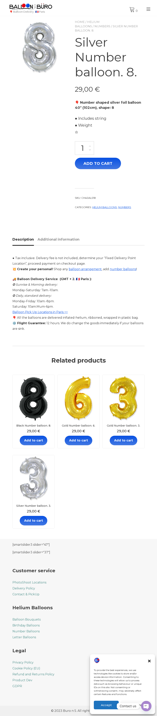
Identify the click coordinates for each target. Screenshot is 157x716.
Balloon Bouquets (26, 619)
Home (80, 22)
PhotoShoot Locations (29, 582)
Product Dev (22, 680)
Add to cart (97, 163)
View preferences (136, 705)
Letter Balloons (24, 637)
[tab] (24, 239)
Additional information (58, 239)
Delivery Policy (23, 588)
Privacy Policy (23, 662)
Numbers (102, 26)
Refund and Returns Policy (33, 674)
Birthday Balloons (26, 625)
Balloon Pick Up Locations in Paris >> (40, 312)
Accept (106, 705)
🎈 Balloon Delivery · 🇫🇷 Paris (27, 12)
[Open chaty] (146, 706)
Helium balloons (104, 207)
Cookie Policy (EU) (26, 668)
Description (23, 239)
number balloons (123, 269)
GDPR (17, 686)
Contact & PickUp (25, 594)
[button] (149, 661)
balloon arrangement (85, 269)
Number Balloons (26, 631)
